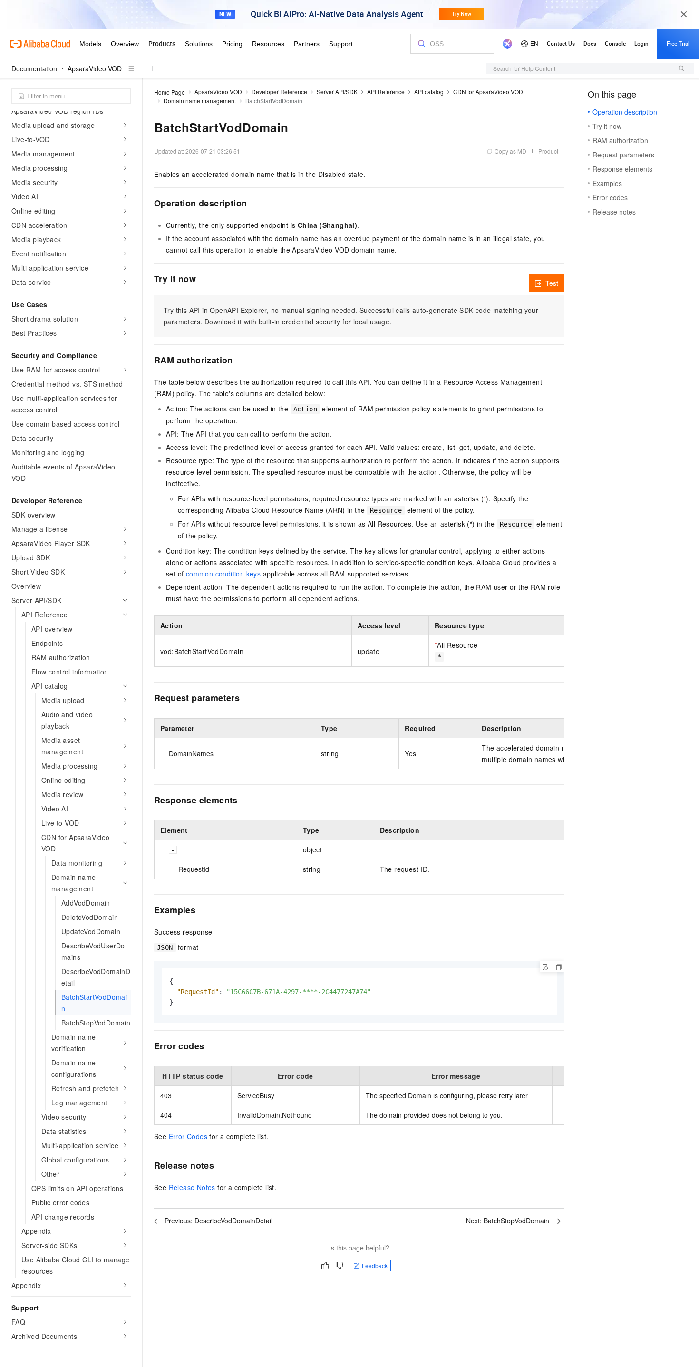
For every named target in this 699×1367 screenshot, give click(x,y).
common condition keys (223, 573)
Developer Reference (279, 92)
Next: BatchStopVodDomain (507, 1220)
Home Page (169, 92)
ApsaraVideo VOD (95, 68)
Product (548, 151)
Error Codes (188, 1136)
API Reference (386, 92)
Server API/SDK (337, 92)
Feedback (375, 1265)
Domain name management (200, 101)
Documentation (34, 68)
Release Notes (192, 1187)
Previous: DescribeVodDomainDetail (218, 1220)
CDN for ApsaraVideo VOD (488, 92)
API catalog (429, 92)
